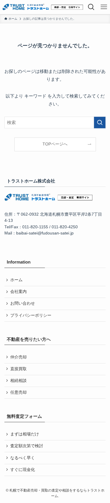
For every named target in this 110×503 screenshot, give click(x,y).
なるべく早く (22, 458)
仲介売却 (18, 357)
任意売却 (18, 392)
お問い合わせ (22, 303)
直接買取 (18, 369)
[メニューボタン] (104, 7)
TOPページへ (55, 144)
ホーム (16, 280)
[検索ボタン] (91, 7)
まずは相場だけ (24, 434)
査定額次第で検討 (26, 446)
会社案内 (18, 291)
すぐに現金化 (22, 469)
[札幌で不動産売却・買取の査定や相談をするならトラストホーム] (42, 7)
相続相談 (18, 380)
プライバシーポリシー (30, 315)
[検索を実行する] (100, 122)
